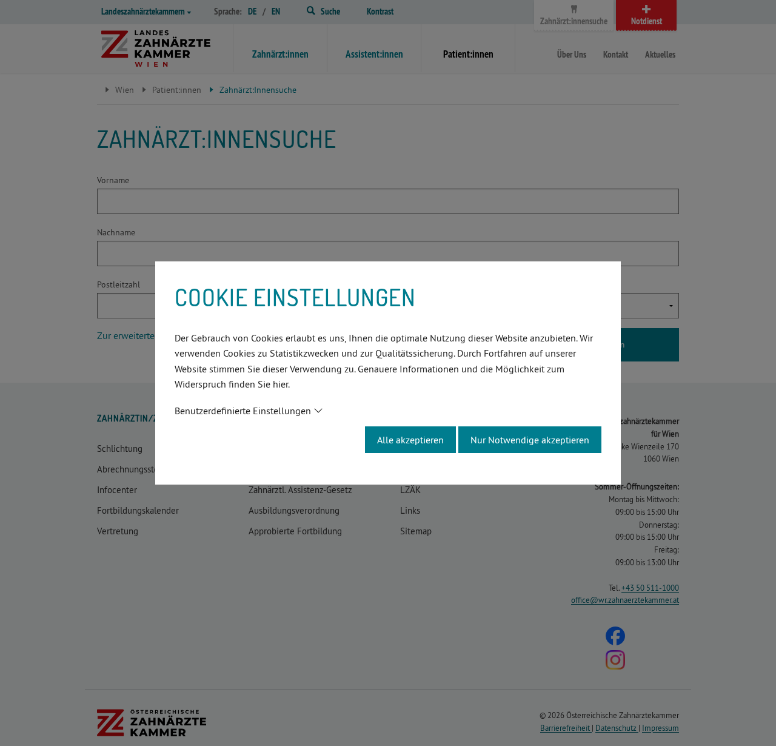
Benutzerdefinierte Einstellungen (243, 411)
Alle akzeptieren (410, 440)
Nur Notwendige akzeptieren (529, 440)
